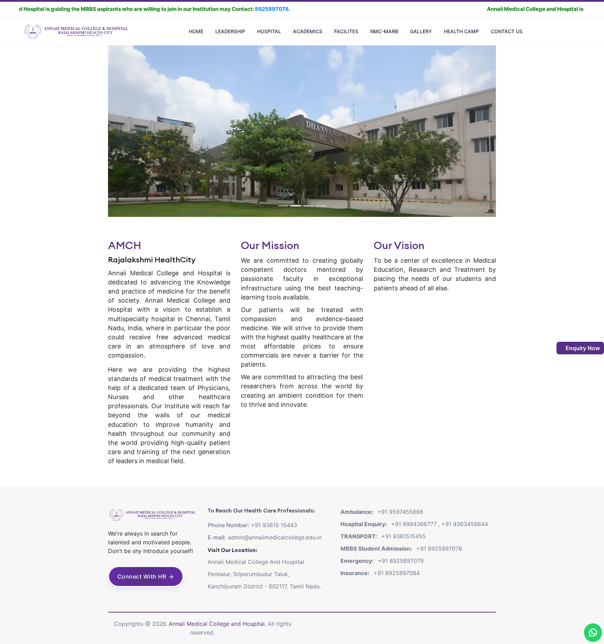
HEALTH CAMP (461, 31)
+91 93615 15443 (274, 525)
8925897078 (220, 9)
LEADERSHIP (230, 31)
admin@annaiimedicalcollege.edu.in (275, 537)
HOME (196, 31)
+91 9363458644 (464, 524)
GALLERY (421, 31)
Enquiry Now (582, 348)
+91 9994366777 (414, 524)
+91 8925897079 (401, 560)
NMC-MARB (384, 31)
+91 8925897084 (397, 572)
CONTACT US (507, 31)
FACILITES (346, 31)
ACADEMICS (307, 31)
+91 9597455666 (400, 511)
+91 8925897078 (439, 548)
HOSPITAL (269, 31)
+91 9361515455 (403, 536)
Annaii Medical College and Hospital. (218, 623)
